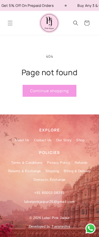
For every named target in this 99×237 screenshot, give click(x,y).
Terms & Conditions (26, 163)
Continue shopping (49, 90)
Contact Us (43, 140)
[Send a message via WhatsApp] (90, 228)
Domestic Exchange (49, 180)
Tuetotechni (61, 226)
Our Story (64, 140)
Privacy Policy (58, 163)
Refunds (81, 163)
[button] (10, 23)
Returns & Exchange (24, 171)
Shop (80, 140)
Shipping (52, 171)
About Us (22, 140)
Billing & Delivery (77, 171)
